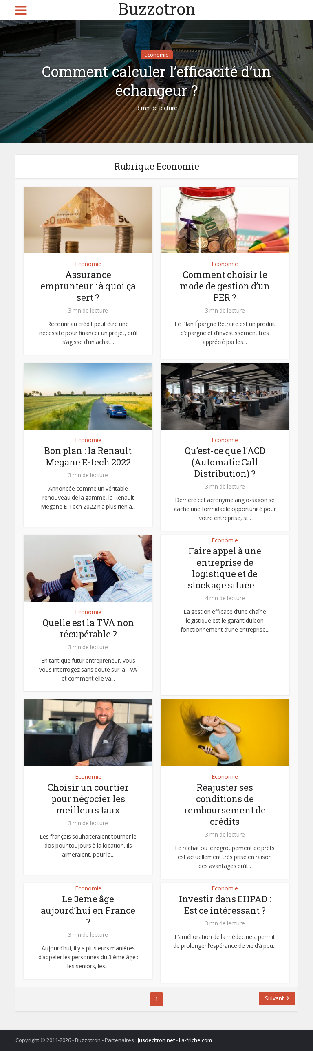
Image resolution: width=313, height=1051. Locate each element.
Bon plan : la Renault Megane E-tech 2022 (88, 456)
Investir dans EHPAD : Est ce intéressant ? (225, 904)
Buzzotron (157, 9)
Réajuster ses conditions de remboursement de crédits (225, 804)
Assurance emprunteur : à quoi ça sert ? (88, 286)
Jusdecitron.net (156, 1040)
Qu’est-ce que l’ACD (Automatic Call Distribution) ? (225, 462)
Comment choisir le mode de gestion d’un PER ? (225, 286)
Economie (157, 54)
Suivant (274, 998)
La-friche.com (195, 1040)
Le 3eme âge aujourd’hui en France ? (88, 910)
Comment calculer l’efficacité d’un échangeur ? (156, 80)
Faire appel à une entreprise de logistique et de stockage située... (225, 568)
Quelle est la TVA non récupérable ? (88, 628)
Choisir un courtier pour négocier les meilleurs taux (88, 798)
